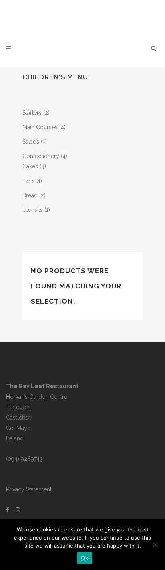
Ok (84, 558)
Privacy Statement (29, 489)
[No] (155, 545)
